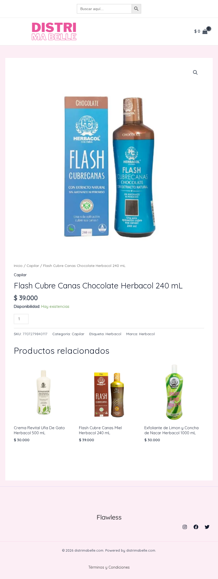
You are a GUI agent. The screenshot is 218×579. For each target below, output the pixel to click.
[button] (195, 72)
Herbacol (113, 333)
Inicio (18, 265)
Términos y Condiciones (109, 567)
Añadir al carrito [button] (42, 452)
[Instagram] (184, 527)
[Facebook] (196, 527)
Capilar (33, 265)
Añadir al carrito (58, 318)
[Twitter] (207, 527)
